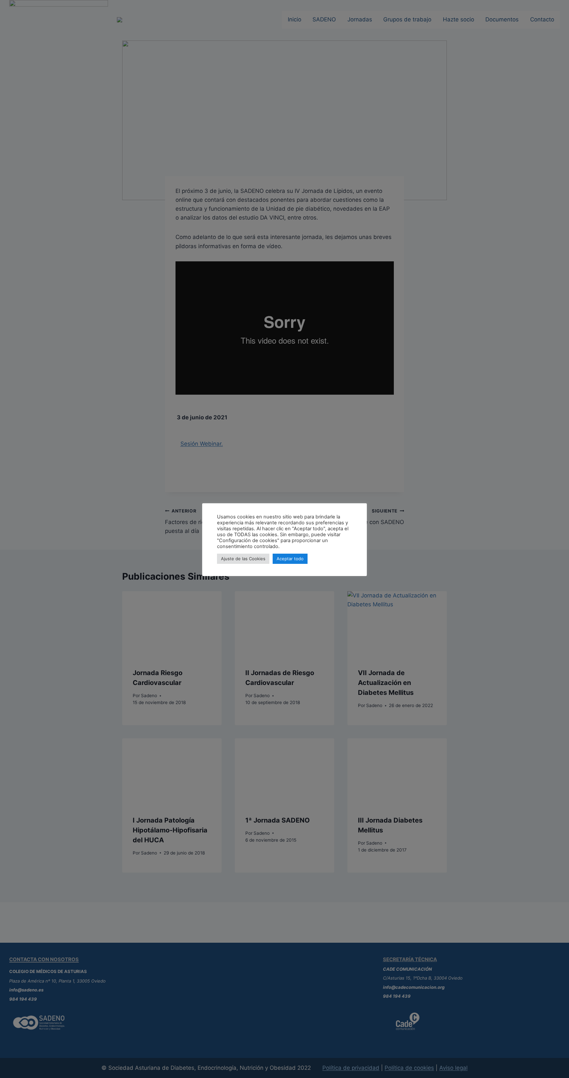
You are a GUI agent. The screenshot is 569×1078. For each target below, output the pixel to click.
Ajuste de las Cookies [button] (243, 558)
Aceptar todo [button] (290, 558)
